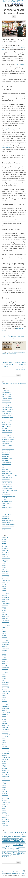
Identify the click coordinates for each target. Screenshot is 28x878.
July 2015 (4, 783)
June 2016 (4, 763)
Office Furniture (5, 454)
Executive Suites (6, 422)
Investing (4, 434)
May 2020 (4, 676)
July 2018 (4, 716)
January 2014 (5, 817)
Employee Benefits (6, 415)
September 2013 (6, 825)
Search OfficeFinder (6, 528)
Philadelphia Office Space (8, 483)
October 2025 (5, 556)
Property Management (7, 488)
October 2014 (5, 800)
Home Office (5, 428)
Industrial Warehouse (7, 432)
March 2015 (4, 791)
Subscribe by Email (6, 514)
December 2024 (5, 575)
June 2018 (4, 718)
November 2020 (5, 667)
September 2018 (6, 712)
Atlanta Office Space (6, 394)
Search (17, 1)
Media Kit (9, 873)
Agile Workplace (5, 390)
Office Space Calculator (7, 520)
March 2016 (4, 768)
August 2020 (5, 672)
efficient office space (12, 835)
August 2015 (5, 782)
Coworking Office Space (7, 409)
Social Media (5, 499)
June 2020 (4, 674)
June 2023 (4, 609)
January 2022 (5, 640)
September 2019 (6, 691)
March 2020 (4, 680)
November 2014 (5, 798)
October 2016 (5, 755)
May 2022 (4, 633)
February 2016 (5, 770)
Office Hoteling (5, 456)
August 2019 (5, 693)
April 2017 (4, 744)
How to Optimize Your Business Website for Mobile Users (7, 365)
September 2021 (6, 648)
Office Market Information (8, 526)
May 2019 (4, 697)
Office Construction (6, 452)
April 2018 (4, 721)
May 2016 (4, 765)
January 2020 (5, 684)
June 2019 (4, 695)
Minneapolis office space (8, 449)
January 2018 (5, 727)
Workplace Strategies (7, 507)
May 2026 (4, 543)
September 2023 (6, 603)
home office (4, 838)
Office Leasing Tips (6, 462)
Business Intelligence (14, 13)
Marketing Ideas (22, 352)
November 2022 (5, 622)
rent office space (6, 494)
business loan (13, 834)
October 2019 (5, 689)
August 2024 (5, 582)
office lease (15, 842)
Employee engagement (7, 417)
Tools (3, 871)
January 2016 (5, 772)
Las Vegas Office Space (7, 435)
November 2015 (5, 776)
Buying (26, 870)
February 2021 (5, 661)
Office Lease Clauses (7, 458)
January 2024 (5, 595)
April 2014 (4, 812)
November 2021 (5, 644)
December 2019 (5, 686)
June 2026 (4, 541)
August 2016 (5, 759)
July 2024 (4, 584)
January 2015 (5, 795)
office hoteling (10, 842)
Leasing (22, 870)
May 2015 (4, 787)
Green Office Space (6, 426)
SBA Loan (7, 852)
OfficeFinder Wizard (16, 873)
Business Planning (6, 402)
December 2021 (5, 642)
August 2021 (5, 650)
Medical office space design (18, 839)
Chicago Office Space (7, 407)
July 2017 (4, 738)
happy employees (22, 836)
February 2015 (5, 793)
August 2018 (5, 714)
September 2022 (6, 625)
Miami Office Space (6, 447)
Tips (10, 855)
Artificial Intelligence (6, 392)
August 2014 (5, 804)
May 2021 (4, 656)
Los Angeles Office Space (8, 439)
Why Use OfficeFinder (4, 870)
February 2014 (5, 815)
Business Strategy (15, 352)
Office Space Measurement (8, 524)
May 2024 (4, 588)
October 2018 (5, 710)
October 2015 (5, 778)
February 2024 (5, 593)
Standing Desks (9, 853)
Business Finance (6, 400)
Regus (17, 851)
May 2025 (4, 565)
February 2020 (5, 682)
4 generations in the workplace (8, 832)
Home (14, 871)
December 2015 (5, 774)
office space (11, 846)
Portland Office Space (7, 486)
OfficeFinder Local (6, 518)
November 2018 (5, 708)
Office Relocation (6, 466)
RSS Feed (23, 383)
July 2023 (4, 607)
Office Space (5, 469)
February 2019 (5, 703)
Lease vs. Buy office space (8, 437)
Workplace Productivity (11, 856)
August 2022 (5, 627)
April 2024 (4, 590)
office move (21, 843)
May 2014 (4, 810)
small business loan (13, 852)
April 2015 (4, 789)
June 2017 (4, 740)
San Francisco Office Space (8, 496)
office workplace (16, 850)
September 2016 (6, 757)
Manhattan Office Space (7, 441)
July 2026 (4, 539)
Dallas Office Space (6, 411)
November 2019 (5, 688)
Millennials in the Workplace (13, 840)
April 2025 (4, 567)
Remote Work (5, 492)
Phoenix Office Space (7, 484)
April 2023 (4, 612)
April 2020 (4, 678)
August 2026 (5, 537)
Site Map (10, 871)
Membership (19, 871)
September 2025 (6, 558)
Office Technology (6, 479)
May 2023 (4, 610)
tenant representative (7, 501)
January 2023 (5, 618)
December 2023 (5, 597)
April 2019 (4, 699)
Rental (3, 852)
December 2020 (5, 665)
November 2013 (5, 821)
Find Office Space (6, 516)
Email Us (4, 1)
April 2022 (4, 635)
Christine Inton (13, 353)
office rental (18, 844)
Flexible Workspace (6, 424)
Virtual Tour (4, 505)
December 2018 (5, 706)
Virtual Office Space (6, 503)
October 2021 (5, 646)
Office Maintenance (6, 464)
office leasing (21, 842)
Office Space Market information (9, 475)
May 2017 (4, 742)
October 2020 (5, 669)
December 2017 (5, 729)
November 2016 (5, 753)
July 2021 (4, 652)
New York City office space (8, 451)
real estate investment (11, 851)
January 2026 (5, 550)
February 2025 (5, 571)
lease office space (13, 838)
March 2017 (4, 746)
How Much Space (6, 522)
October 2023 (5, 601)
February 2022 (5, 639)
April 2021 (4, 657)
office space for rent (12, 848)
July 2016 (4, 761)
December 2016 (5, 751)
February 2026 (5, 548)
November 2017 (5, 731)
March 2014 (4, 814)
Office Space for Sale (7, 473)
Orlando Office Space (7, 481)
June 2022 (4, 631)
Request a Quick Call (11, 1)
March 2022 (4, 637)
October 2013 (5, 823)
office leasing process (14, 843)
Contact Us (23, 873)
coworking (20, 834)
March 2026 (4, 546)
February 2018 (5, 725)
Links (7, 871)
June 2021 (4, 654)
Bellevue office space (7, 398)
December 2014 (5, 797)
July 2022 (4, 629)
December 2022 (5, 620)
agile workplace (20, 832)
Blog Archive (5, 530)
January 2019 (5, 704)
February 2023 (5, 616)
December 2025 (5, 552)
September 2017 (6, 735)
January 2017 (5, 750)
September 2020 (6, 671)
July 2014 (4, 806)
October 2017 (5, 733)
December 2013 (5, 819)
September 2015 (6, 780)
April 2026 (4, 545)
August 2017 (5, 736)
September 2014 (6, 802)
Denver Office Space (7, 413)
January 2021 (5, 663)
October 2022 (5, 624)
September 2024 (6, 580)
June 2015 (4, 785)
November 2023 (5, 599)
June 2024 (4, 586)
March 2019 (4, 701)
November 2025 (5, 554)
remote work (22, 851)
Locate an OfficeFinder (15, 870)
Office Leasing (5, 460)
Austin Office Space (6, 396)
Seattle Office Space (6, 498)
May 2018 (4, 719)
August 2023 (5, 605)
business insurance (5, 833)
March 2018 (4, 723)
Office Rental (5, 467)
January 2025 (5, 573)
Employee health (6, 419)
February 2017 (5, 748)
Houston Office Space (7, 430)
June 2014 (4, 808)
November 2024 (5, 577)
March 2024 (4, 592)
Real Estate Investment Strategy (9, 490)
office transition (9, 849)
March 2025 (4, 569)
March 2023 (4, 614)
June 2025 (4, 563)
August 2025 (5, 560)
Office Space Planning (7, 477)
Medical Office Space (7, 445)
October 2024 (5, 578)
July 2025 (4, 562)
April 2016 (4, 767)
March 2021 (4, 659)
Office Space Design (6, 471)
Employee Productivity (7, 420)
